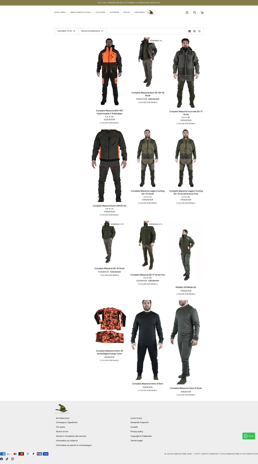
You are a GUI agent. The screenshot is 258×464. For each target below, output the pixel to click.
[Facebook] (1, 459)
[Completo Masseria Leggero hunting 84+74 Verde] (147, 158)
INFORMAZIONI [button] (63, 418)
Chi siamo (60, 427)
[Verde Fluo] (147, 284)
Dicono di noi (62, 431)
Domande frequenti (139, 422)
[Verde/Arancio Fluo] (107, 123)
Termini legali (136, 440)
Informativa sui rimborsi (67, 440)
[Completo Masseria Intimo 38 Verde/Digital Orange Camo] (109, 323)
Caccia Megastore (176, 454)
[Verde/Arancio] (188, 124)
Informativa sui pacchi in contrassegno (74, 445)
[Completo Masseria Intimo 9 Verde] (186, 342)
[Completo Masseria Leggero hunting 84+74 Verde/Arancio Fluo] (186, 158)
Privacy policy (136, 431)
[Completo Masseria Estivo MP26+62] (109, 166)
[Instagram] (12, 459)
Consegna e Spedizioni (66, 422)
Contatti (134, 427)
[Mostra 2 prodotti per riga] (189, 31)
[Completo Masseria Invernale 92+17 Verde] (186, 72)
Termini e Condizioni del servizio (71, 436)
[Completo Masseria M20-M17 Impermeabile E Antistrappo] (109, 72)
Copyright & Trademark (141, 436)
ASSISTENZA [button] (136, 418)
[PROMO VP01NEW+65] (186, 252)
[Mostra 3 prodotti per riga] (194, 31)
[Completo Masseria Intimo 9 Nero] (147, 340)
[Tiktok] (7, 459)
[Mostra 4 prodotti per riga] (200, 31)
